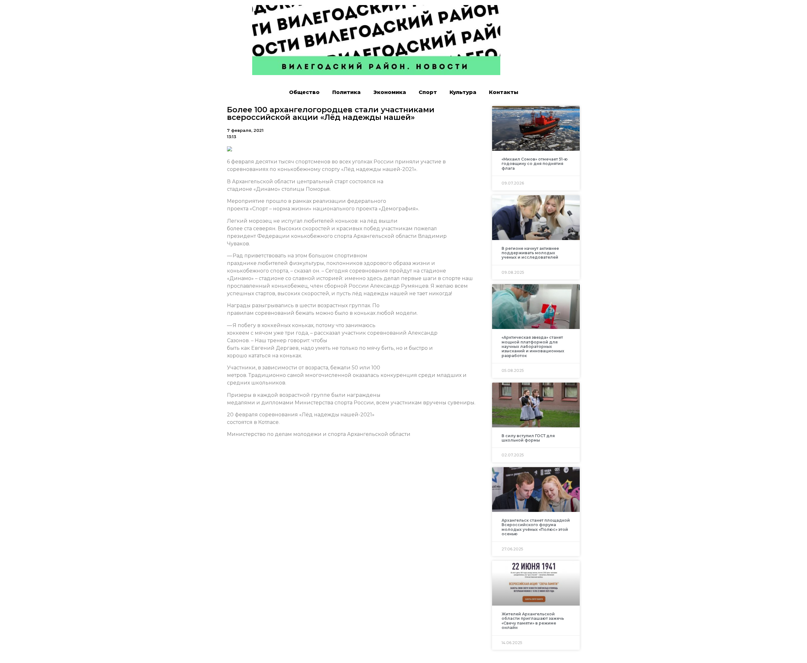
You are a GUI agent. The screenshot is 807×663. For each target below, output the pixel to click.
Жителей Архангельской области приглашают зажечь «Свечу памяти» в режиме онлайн (533, 621)
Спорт (428, 92)
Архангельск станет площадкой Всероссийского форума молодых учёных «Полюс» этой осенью (536, 527)
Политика (346, 92)
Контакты (503, 92)
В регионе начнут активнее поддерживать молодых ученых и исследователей (530, 253)
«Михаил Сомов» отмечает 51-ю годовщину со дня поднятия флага (535, 164)
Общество (304, 92)
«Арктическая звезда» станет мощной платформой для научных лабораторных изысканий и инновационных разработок (533, 346)
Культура (463, 92)
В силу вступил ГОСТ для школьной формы (528, 438)
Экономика (389, 92)
